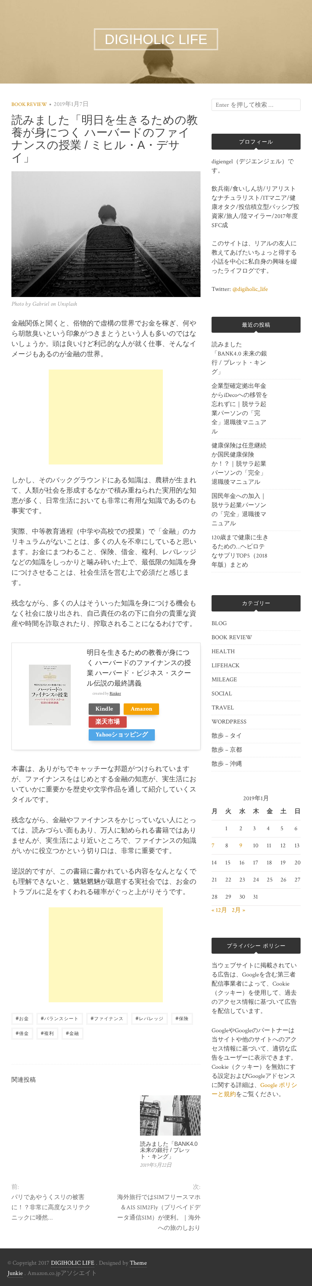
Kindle (104, 709)
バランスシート (60, 1018)
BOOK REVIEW (29, 104)
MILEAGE (224, 680)
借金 (22, 1032)
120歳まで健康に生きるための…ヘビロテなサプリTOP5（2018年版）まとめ (240, 551)
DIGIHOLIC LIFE (72, 1263)
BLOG (219, 623)
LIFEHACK (226, 666)
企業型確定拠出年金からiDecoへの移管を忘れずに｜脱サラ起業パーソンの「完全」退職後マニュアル (240, 409)
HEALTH (223, 652)
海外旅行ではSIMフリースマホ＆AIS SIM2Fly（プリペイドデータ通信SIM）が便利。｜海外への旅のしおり (159, 1212)
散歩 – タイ (227, 736)
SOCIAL (222, 694)
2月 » (238, 910)
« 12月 (219, 910)
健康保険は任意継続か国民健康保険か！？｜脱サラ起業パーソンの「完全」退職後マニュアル (239, 464)
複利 (47, 1032)
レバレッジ (149, 1018)
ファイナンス (107, 1018)
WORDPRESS (229, 722)
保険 (182, 1018)
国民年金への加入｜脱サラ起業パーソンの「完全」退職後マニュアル (239, 510)
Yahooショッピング (122, 735)
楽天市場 (108, 722)
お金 (22, 1018)
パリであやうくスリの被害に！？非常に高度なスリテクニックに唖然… (51, 1207)
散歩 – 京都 (227, 750)
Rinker (115, 693)
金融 (72, 1032)
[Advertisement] (106, 417)
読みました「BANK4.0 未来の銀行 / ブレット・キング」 (168, 1150)
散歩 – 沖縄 (227, 764)
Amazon (141, 709)
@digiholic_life (250, 289)
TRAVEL (223, 708)
